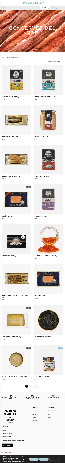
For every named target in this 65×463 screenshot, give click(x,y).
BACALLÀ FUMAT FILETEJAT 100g (11, 337)
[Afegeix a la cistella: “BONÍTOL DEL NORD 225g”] (48, 123)
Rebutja (44, 459)
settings (23, 461)
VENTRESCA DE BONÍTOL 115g (42, 176)
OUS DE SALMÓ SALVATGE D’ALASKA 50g (45, 256)
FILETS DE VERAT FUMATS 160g (11, 176)
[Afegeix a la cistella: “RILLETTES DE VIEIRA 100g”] (48, 363)
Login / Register (53, 8)
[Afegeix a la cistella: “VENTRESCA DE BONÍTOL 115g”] (48, 163)
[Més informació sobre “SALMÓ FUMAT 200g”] (16, 202)
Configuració (55, 459)
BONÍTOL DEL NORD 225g (41, 136)
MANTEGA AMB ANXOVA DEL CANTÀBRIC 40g (14, 376)
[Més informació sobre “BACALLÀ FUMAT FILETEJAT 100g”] (16, 323)
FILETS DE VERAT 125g (40, 216)
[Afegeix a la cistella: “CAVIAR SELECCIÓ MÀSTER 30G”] (48, 323)
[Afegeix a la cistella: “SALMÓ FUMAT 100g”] (48, 282)
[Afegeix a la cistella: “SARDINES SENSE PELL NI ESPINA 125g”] (48, 83)
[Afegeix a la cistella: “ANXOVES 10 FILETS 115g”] (16, 242)
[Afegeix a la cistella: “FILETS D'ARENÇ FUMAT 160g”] (16, 123)
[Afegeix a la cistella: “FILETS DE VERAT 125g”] (48, 202)
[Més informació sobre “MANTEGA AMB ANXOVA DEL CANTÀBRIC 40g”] (16, 363)
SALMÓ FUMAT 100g (39, 295)
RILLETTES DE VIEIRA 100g (41, 376)
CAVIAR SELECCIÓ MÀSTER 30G (42, 337)
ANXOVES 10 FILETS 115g (9, 256)
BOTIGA (7, 57)
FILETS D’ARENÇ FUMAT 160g (10, 136)
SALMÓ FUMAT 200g (7, 216)
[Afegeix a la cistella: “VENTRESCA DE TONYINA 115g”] (16, 83)
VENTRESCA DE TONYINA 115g (10, 97)
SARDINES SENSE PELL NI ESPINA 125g (45, 97)
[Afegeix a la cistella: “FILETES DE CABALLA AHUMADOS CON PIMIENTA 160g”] (16, 282)
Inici (3, 57)
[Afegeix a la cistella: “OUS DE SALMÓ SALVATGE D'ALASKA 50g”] (48, 242)
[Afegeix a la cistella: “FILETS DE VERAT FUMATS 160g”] (16, 163)
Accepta (34, 459)
